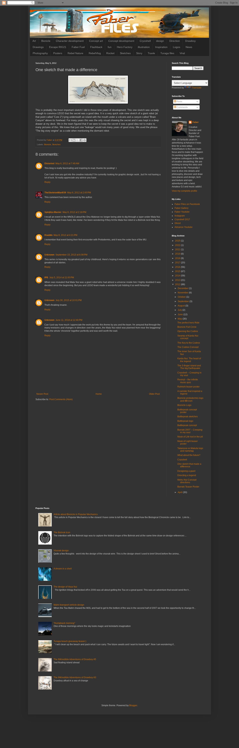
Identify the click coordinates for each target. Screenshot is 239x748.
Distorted (49, 163)
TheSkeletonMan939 (55, 192)
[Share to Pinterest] (84, 140)
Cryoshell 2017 (182, 219)
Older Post (154, 394)
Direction (174, 40)
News (189, 47)
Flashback (96, 47)
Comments (182, 107)
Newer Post (42, 394)
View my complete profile (184, 191)
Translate (196, 87)
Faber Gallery (181, 208)
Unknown (49, 254)
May (180, 318)
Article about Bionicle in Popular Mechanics (76, 514)
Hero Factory (124, 47)
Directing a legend (186, 475)
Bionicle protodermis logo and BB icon (190, 399)
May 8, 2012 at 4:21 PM (65, 235)
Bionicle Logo (184, 405)
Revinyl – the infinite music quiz (187, 381)
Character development (70, 40)
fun (109, 47)
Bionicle (45, 40)
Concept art (96, 40)
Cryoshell (145, 40)
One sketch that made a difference (189, 465)
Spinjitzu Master (52, 212)
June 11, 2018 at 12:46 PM (68, 320)
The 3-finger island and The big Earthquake (189, 367)
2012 (178, 284)
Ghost (178, 223)
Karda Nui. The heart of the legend (189, 359)
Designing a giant (186, 471)
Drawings (38, 47)
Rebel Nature (75, 53)
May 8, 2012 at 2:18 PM (74, 212)
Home (99, 394)
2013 (178, 280)
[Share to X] (77, 140)
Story (139, 53)
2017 (178, 262)
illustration (144, 47)
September (184, 301)
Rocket (110, 53)
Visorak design (61, 550)
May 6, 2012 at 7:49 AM (67, 163)
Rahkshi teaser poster (188, 386)
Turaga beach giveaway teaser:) (70, 641)
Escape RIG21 (57, 47)
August (181, 305)
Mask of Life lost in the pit (190, 436)
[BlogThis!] (74, 140)
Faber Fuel (78, 47)
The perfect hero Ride (188, 322)
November (183, 292)
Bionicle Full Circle (186, 327)
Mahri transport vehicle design (69, 605)
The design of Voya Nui (65, 586)
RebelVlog (95, 53)
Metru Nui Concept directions (186, 481)
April (180, 492)
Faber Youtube (182, 212)
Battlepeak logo (185, 421)
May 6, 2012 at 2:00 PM (79, 192)
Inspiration (161, 47)
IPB (46, 277)
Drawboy (190, 40)
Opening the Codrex (187, 331)
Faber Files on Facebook (187, 204)
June (180, 314)
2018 (178, 258)
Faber (196, 122)
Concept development (121, 40)
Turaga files (167, 53)
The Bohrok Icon (62, 532)
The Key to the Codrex (188, 343)
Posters (57, 53)
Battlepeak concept (187, 425)
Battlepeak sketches (187, 416)
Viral (182, 53)
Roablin (48, 235)
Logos (176, 47)
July (180, 310)
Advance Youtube (184, 227)
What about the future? (188, 455)
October (182, 297)
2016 (178, 267)
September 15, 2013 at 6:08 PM (71, 254)
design (160, 40)
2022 (178, 245)
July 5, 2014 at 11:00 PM (61, 277)
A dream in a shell (63, 568)
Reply (47, 182)
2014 (178, 275)
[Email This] (70, 140)
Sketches (125, 53)
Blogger (133, 705)
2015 (178, 271)
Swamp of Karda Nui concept (187, 337)
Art (34, 40)
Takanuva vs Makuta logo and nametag (190, 449)
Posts (179, 101)
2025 (178, 240)
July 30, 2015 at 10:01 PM (68, 300)
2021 (178, 249)
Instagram (180, 215)
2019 (178, 254)
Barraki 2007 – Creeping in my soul (189, 431)
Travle (151, 53)
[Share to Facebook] (81, 140)
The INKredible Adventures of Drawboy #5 (75, 659)
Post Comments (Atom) (61, 399)
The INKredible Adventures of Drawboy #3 (75, 677)
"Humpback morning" (64, 623)
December (183, 288)
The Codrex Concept (187, 347)
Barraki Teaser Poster (188, 486)
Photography (40, 53)
